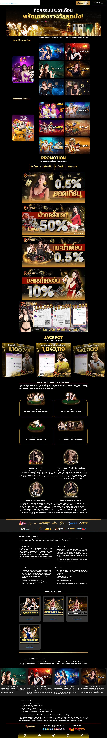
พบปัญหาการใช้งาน (5, 3)
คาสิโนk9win (53, 618)
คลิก (10, 3)
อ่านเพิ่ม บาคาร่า (29, 619)
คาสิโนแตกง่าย (30, 646)
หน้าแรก (25, 737)
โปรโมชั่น (67, 737)
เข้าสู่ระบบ (39, 737)
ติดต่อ (81, 737)
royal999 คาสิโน (29, 618)
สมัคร (53, 737)
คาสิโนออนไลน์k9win (77, 618)
